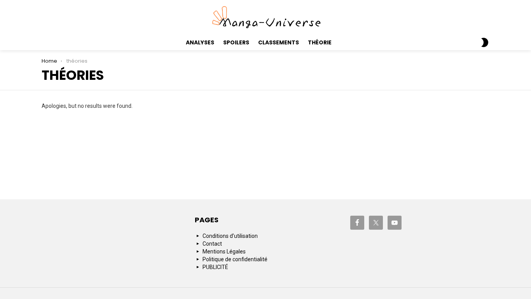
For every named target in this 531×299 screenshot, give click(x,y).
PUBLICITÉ (215, 267)
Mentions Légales (224, 251)
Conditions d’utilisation (230, 236)
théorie (320, 42)
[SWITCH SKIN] (484, 42)
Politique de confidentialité (235, 259)
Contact (212, 244)
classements (278, 42)
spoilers (236, 42)
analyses (200, 42)
